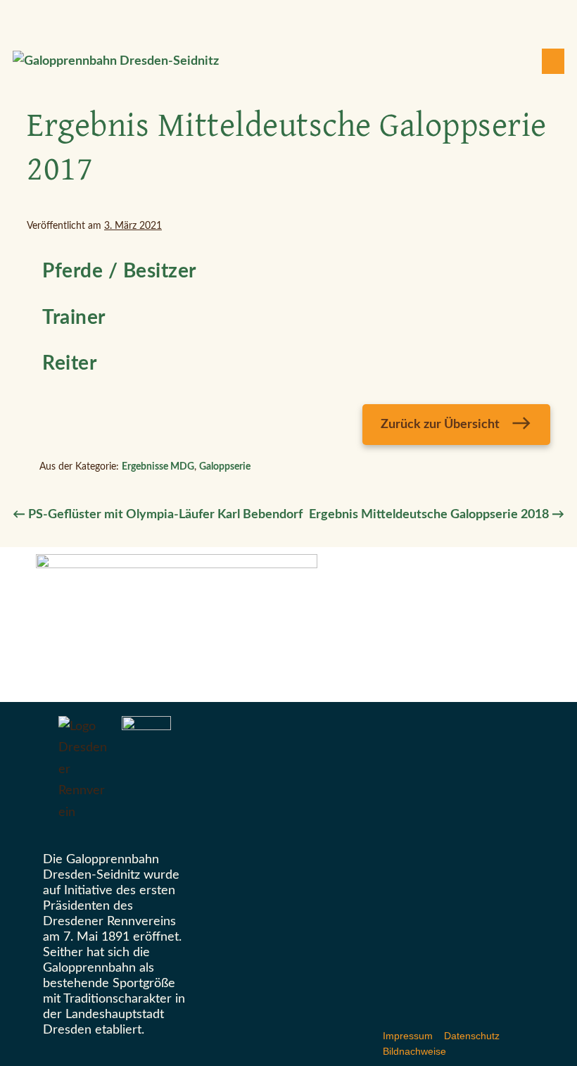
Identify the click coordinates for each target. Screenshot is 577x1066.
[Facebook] (279, 17)
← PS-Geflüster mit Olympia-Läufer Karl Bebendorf (158, 514)
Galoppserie (225, 467)
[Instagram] (297, 17)
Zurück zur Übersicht (440, 424)
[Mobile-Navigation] (553, 61)
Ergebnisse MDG (158, 467)
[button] (523, 62)
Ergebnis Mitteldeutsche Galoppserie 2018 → (436, 514)
